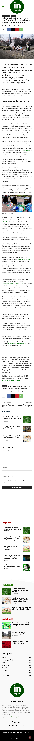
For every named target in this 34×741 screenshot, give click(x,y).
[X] (13, 29)
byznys (9, 386)
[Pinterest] (17, 29)
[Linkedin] (17, 726)
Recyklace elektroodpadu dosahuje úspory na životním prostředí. (12, 557)
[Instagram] (13, 726)
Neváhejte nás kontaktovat (11, 380)
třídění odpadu (24, 388)
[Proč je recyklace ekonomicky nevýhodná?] (26, 567)
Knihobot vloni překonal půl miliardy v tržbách (11, 427)
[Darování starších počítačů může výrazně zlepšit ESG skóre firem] (6, 625)
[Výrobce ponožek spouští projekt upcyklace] (6, 644)
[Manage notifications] (30, 737)
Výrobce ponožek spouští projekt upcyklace (20, 642)
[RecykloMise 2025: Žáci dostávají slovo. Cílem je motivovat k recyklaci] (27, 438)
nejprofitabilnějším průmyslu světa (12, 283)
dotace (25, 386)
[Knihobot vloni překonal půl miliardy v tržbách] (27, 429)
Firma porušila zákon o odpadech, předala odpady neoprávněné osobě (25, 405)
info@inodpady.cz (15, 717)
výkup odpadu (5, 391)
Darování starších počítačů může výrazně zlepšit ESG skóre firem (21, 624)
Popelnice (4, 388)
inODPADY (21, 732)
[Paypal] (20, 726)
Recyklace (13, 15)
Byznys (4, 15)
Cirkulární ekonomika (17, 386)
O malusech (5, 124)
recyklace (11, 388)
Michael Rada (7, 25)
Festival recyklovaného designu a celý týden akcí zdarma (12, 418)
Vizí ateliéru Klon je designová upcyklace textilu (21, 633)
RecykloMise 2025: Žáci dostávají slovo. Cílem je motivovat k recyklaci (11, 437)
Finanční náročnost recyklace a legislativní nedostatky (11, 548)
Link (3, 736)
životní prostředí (23, 391)
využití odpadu (14, 391)
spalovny (17, 388)
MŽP (30, 386)
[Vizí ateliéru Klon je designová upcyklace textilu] (6, 635)
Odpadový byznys (25, 150)
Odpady (8, 15)
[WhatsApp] (21, 29)
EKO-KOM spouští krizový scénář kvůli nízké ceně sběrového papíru (9, 405)
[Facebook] (9, 29)
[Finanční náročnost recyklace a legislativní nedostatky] (26, 548)
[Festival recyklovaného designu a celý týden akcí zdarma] (27, 419)
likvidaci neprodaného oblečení (17, 343)
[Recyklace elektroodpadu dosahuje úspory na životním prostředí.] (26, 558)
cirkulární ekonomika (24, 259)
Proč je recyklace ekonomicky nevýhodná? (12, 565)
